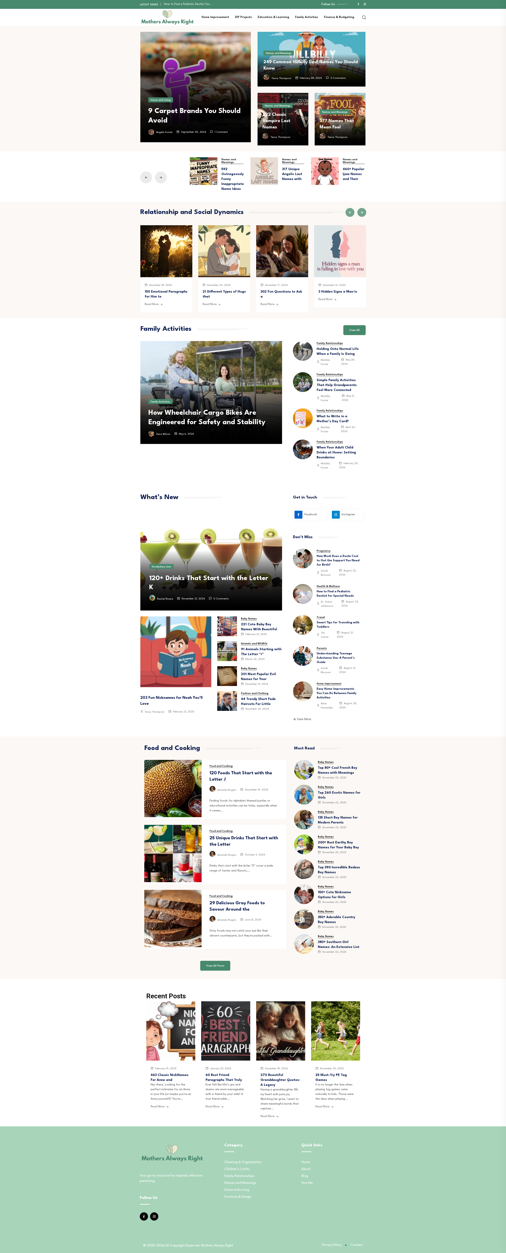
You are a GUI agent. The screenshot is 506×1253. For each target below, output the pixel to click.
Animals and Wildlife (254, 643)
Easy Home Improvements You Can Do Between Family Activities (336, 693)
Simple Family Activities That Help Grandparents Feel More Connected (337, 385)
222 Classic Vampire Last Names (276, 120)
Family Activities (306, 17)
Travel (321, 617)
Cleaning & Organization (242, 1162)
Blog (304, 1176)
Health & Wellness (328, 586)
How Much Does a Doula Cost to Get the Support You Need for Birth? (338, 560)
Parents (322, 648)
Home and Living (161, 100)
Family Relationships (330, 343)
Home (305, 1162)
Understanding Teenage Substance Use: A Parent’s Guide (202, 4)
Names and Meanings (279, 53)
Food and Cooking (221, 766)
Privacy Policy (332, 1245)
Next (161, 177)
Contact (356, 1245)
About (306, 1169)
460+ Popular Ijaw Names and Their (353, 174)
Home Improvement (215, 17)
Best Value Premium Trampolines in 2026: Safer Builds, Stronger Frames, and (209, 413)
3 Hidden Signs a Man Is (337, 291)
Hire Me (307, 1183)
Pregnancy (323, 551)
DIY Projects (243, 17)
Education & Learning (273, 17)
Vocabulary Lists (161, 566)
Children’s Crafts (237, 1169)
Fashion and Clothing (254, 693)
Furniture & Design (237, 1196)
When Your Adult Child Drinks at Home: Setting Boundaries (336, 452)
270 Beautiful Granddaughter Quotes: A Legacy (280, 1080)
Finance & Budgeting (339, 17)
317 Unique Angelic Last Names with (292, 174)
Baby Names (249, 618)
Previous (146, 177)
